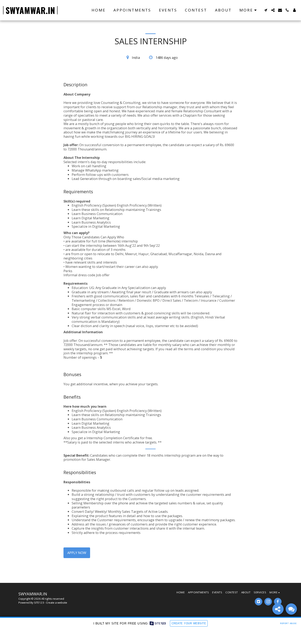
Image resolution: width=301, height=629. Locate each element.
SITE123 (39, 602)
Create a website (56, 602)
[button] (265, 10)
